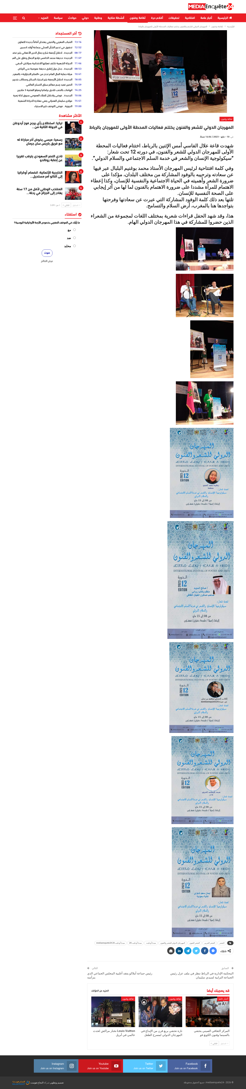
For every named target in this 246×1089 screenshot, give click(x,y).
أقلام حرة (157, 18)
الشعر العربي (209, 943)
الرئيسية (223, 18)
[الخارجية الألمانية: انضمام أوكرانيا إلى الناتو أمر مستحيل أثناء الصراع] (73, 177)
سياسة (58, 18)
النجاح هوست (36, 1082)
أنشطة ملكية (116, 18)
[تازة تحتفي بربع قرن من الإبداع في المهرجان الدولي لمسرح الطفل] (160, 1012)
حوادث (72, 18)
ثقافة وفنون (137, 18)
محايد (67, 246)
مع (69, 230)
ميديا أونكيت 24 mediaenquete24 (110, 943)
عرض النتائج (47, 260)
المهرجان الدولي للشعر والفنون (172, 943)
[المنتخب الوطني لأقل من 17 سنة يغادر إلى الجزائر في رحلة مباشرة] (73, 193)
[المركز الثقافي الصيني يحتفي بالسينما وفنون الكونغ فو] (207, 1012)
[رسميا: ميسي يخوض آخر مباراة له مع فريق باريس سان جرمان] (73, 144)
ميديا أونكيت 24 (135, 943)
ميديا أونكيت (151, 943)
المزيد (44, 18)
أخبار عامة (206, 18)
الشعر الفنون (194, 943)
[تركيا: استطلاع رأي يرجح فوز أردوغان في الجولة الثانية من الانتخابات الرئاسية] (73, 128)
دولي (85, 18)
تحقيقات (174, 18)
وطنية (98, 18)
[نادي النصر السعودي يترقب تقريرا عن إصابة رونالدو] (73, 161)
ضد (69, 238)
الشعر (221, 943)
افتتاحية (190, 18)
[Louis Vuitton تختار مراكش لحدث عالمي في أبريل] (113, 1012)
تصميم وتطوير (57, 1082)
